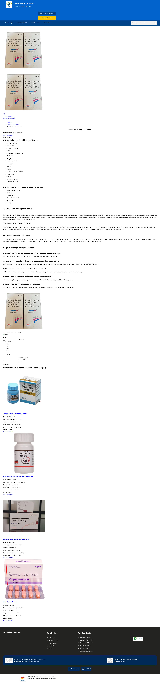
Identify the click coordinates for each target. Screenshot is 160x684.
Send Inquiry (48, 18)
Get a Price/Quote (8, 135)
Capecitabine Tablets (10, 602)
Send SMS (87, 669)
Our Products (36, 23)
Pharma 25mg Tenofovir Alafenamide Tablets (18, 476)
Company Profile (22, 23)
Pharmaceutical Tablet (13, 124)
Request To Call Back (9, 118)
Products (9, 122)
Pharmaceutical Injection (86, 640)
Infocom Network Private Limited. (48, 678)
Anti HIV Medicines (85, 648)
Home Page (9, 23)
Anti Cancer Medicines (85, 645)
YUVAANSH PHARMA (24, 4)
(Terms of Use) (50, 676)
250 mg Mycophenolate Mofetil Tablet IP (16, 539)
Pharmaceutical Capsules (86, 643)
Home (8, 120)
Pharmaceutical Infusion (86, 651)
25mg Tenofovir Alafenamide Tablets (15, 414)
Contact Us (47, 23)
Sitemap (51, 649)
